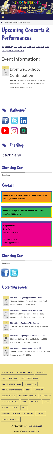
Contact (40, 413)
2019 (38, 46)
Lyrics (46, 402)
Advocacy (39, 390)
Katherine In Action (27, 396)
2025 (18, 50)
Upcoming (9, 46)
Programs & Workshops (12, 390)
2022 (4, 50)
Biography (41, 372)
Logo (24, 402)
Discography (30, 384)
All (3, 46)
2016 (24, 46)
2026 (22, 50)
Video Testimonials (10, 402)
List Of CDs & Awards (29, 378)
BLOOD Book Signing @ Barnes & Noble (26, 297)
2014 (15, 46)
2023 (9, 50)
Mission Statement (10, 408)
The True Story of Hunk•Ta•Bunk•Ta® (17, 372)
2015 (20, 46)
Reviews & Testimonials (11, 384)
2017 (29, 46)
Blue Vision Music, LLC (33, 426)
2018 (33, 46)
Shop (24, 408)
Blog (28, 390)
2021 (47, 46)
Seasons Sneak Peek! (10, 419)
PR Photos (35, 402)
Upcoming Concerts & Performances (17, 413)
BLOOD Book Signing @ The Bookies (24, 323)
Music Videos (45, 396)
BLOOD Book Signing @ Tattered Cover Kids (27, 335)
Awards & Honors (9, 378)
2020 (42, 46)
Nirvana (26, 431)
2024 (13, 50)
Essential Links (8, 396)
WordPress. (35, 431)
